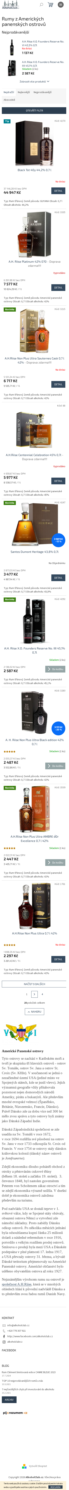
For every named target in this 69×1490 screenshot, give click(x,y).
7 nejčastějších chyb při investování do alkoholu (28, 1389)
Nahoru (36, 1011)
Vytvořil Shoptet (38, 1466)
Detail (58, 190)
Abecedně (9, 100)
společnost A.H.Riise (16, 1284)
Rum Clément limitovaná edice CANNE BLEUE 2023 (29, 1372)
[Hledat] (41, 4)
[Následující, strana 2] (34, 994)
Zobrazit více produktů (33, 81)
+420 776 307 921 (16, 1331)
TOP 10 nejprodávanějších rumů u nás (22, 1381)
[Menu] (60, 4)
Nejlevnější (24, 92)
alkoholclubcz (14, 1342)
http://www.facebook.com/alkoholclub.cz (30, 1336)
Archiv (9, 1399)
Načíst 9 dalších (34, 984)
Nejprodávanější (43, 92)
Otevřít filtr (34, 110)
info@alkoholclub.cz (18, 1325)
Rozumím (55, 1487)
